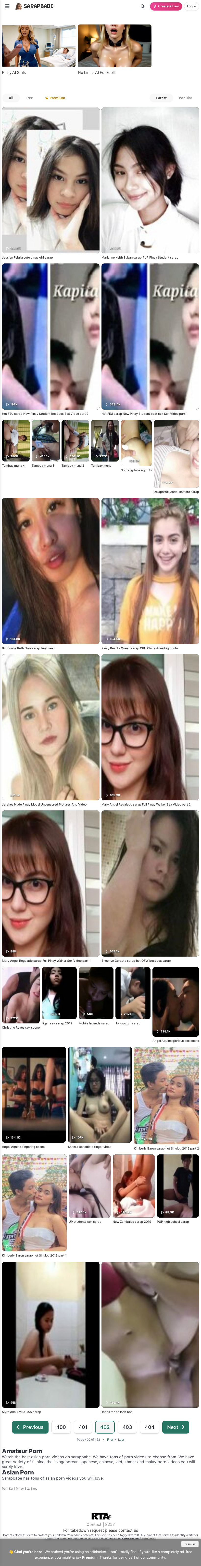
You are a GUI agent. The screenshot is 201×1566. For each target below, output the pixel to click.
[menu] (7, 6)
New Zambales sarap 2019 (132, 1221)
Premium (90, 1557)
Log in (191, 6)
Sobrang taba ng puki (136, 470)
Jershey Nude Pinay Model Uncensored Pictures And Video (44, 804)
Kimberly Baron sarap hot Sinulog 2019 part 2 (166, 1148)
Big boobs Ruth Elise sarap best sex (27, 648)
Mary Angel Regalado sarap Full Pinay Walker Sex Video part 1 (46, 960)
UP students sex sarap (85, 1221)
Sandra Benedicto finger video (89, 1147)
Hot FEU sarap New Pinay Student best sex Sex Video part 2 (45, 413)
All (11, 97)
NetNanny (149, 1539)
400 (61, 1427)
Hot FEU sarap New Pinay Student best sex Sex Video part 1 (144, 413)
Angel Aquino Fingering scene (23, 1147)
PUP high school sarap (173, 1221)
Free (29, 97)
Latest (161, 97)
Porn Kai (7, 1488)
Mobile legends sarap (94, 1023)
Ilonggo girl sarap (127, 1023)
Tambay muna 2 (73, 465)
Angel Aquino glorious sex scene (175, 1041)
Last (121, 1439)
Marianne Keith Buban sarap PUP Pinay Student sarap (139, 257)
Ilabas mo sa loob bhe (116, 1412)
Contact (94, 1524)
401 (83, 1427)
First (110, 1439)
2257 (110, 1524)
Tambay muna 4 (13, 465)
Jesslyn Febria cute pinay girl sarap (27, 257)
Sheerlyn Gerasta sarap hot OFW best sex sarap (136, 960)
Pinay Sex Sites (26, 1488)
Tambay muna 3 (43, 465)
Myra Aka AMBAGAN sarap (21, 1412)
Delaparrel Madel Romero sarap (176, 492)
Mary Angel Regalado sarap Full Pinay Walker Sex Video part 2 (146, 804)
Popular (185, 97)
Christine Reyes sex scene (21, 1027)
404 (149, 1427)
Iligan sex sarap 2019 (57, 1023)
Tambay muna (101, 465)
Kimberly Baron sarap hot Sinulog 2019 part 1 (34, 1255)
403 (127, 1427)
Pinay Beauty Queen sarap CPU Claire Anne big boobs (140, 648)
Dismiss (190, 1544)
